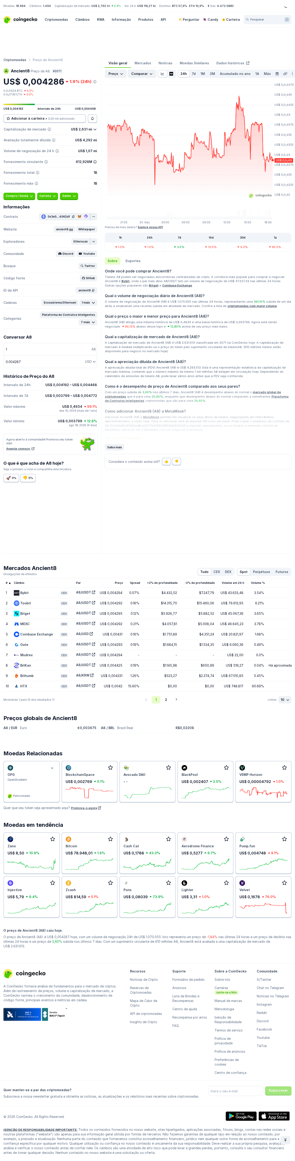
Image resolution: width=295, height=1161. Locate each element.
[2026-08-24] (277, 74)
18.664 (21, 6)
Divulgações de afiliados (20, 574)
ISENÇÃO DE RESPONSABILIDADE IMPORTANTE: (40, 1129)
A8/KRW (82, 675)
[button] (64, 229)
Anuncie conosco (18, 448)
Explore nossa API (150, 227)
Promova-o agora (84, 808)
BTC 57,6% (179, 6)
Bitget (154, 285)
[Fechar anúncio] (52, 768)
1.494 (47, 6)
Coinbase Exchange (177, 285)
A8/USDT (83, 592)
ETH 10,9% (196, 6)
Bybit (125, 281)
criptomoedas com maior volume (252, 306)
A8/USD (82, 634)
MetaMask (151, 417)
